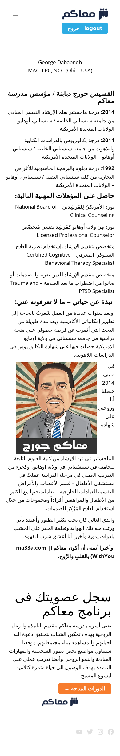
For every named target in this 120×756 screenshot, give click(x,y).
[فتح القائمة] (15, 14)
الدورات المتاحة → (84, 688)
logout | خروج (85, 28)
